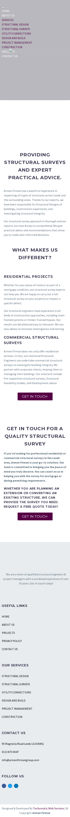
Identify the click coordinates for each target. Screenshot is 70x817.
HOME (6, 11)
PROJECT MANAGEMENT (17, 42)
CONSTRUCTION (12, 47)
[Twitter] (10, 786)
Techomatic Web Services (49, 808)
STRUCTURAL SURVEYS (16, 29)
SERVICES (8, 20)
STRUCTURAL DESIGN (15, 24)
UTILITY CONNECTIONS (16, 33)
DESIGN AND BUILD (13, 38)
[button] (35, 396)
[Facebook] (4, 786)
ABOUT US (8, 15)
